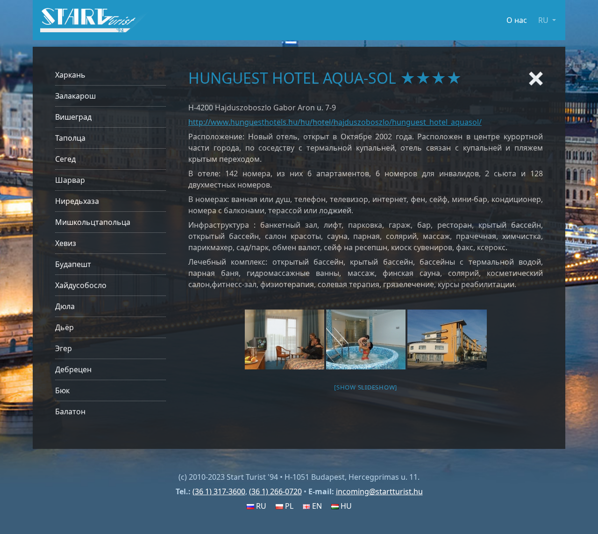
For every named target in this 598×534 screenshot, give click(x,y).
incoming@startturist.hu (379, 491)
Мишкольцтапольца (92, 222)
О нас (516, 20)
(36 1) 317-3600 (218, 491)
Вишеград (73, 117)
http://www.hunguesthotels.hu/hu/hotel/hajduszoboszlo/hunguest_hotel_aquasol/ (335, 122)
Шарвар (70, 180)
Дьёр (64, 327)
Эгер (63, 348)
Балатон (70, 411)
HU (345, 506)
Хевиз (65, 243)
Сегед (65, 159)
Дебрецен (73, 369)
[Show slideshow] (365, 387)
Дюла (65, 306)
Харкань (70, 75)
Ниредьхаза (77, 201)
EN (316, 506)
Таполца (70, 138)
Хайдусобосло (81, 285)
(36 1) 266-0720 (275, 491)
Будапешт (73, 264)
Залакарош (75, 96)
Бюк (62, 390)
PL (288, 506)
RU (260, 506)
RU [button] (544, 20)
